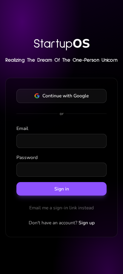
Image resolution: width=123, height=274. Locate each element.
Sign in (61, 189)
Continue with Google (65, 96)
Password (27, 157)
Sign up (87, 222)
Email (22, 128)
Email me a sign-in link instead (61, 208)
